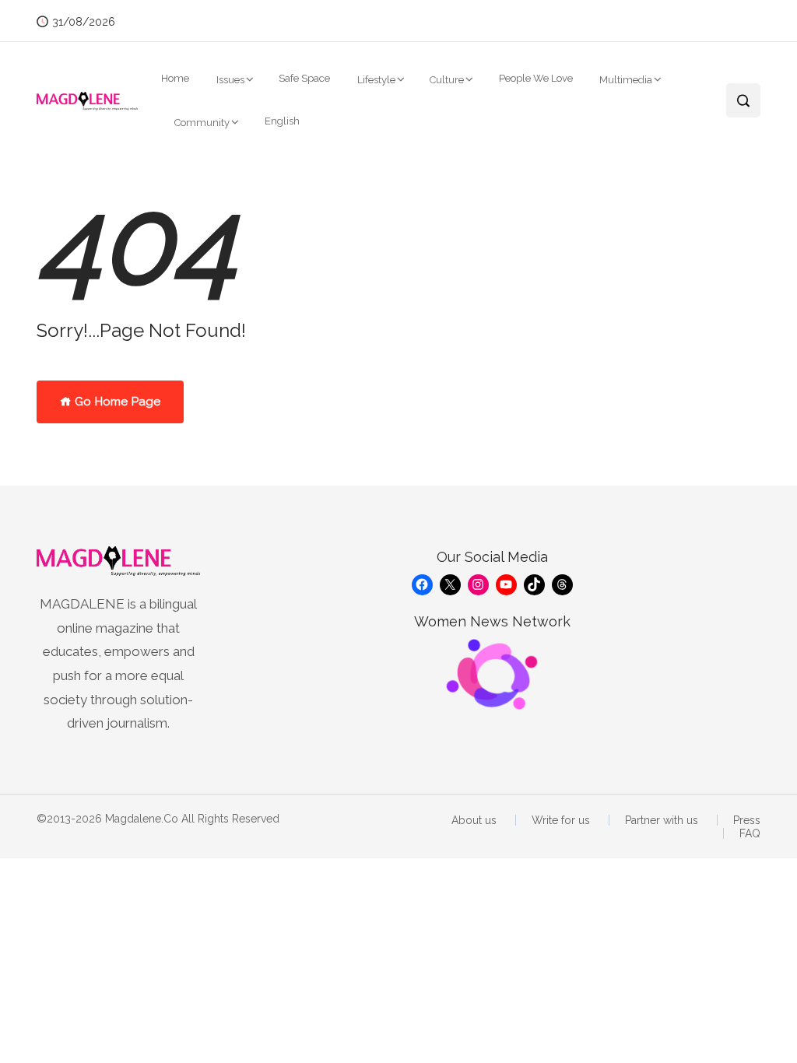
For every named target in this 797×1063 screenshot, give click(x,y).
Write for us (561, 820)
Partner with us (661, 820)
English (282, 121)
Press (746, 820)
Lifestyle (376, 80)
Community (202, 122)
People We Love (536, 78)
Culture (447, 80)
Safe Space (304, 78)
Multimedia (625, 80)
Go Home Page (116, 402)
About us (474, 820)
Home (175, 78)
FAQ (749, 833)
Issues (230, 80)
